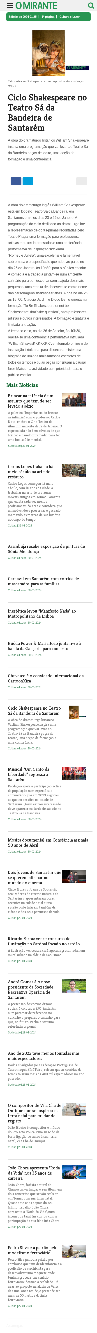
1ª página (48, 16)
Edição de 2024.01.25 (23, 16)
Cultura (12, 525)
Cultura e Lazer (70, 16)
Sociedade (14, 445)
